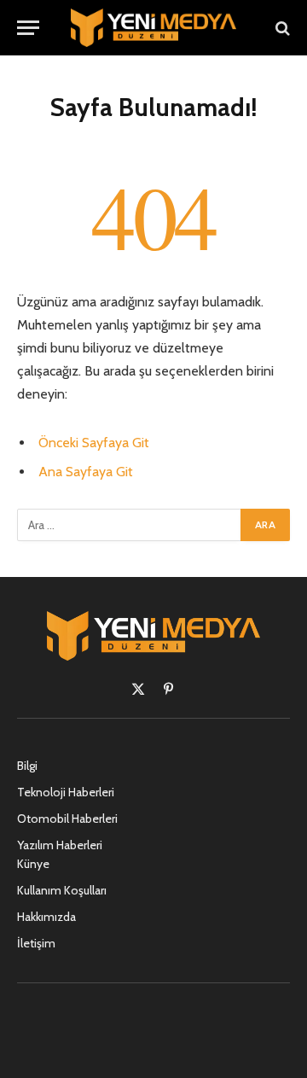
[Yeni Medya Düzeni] (153, 27)
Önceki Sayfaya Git (93, 442)
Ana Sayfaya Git (85, 471)
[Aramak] (281, 28)
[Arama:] (129, 525)
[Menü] (28, 28)
